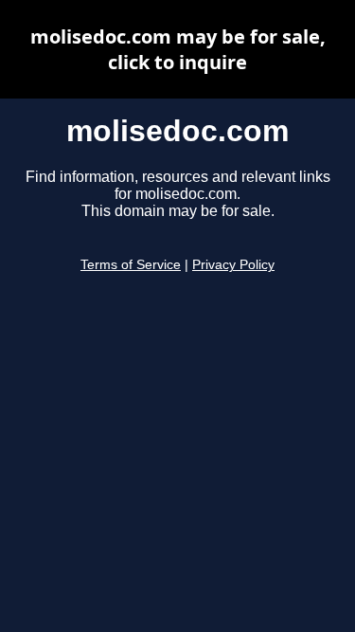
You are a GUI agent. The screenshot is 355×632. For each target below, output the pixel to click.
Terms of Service (130, 265)
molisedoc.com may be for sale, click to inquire (178, 49)
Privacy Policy (233, 265)
